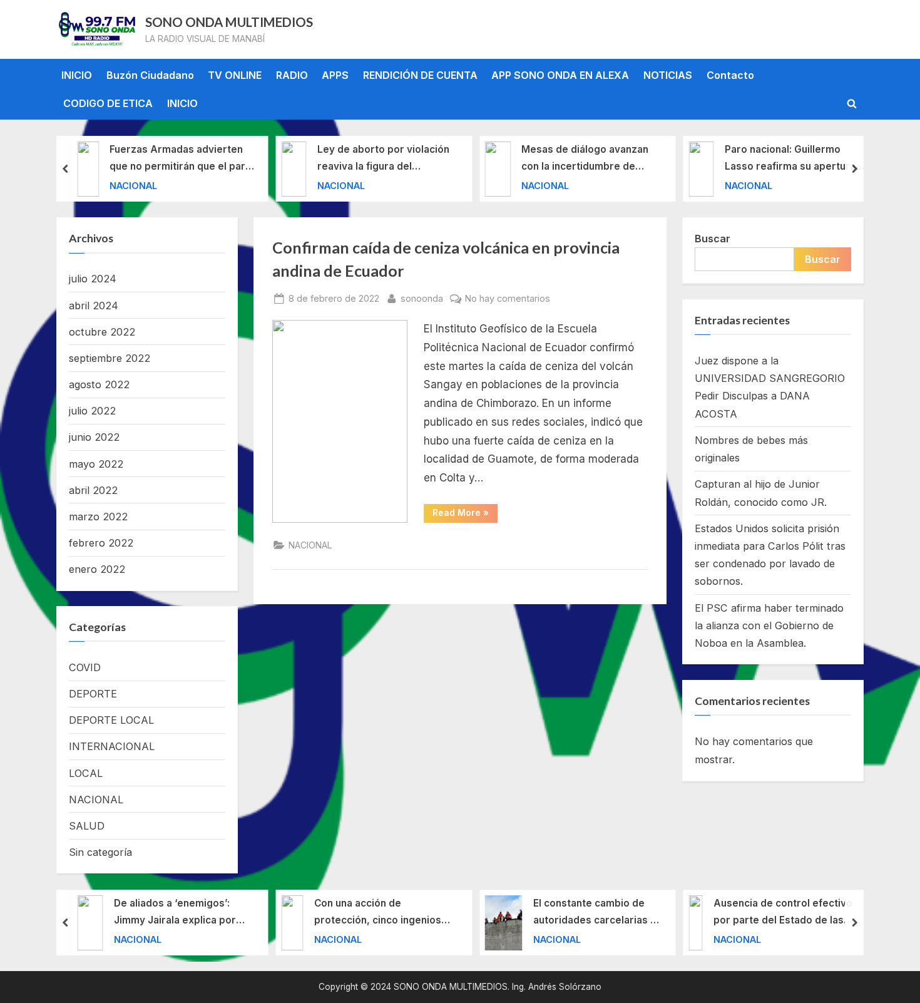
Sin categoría (100, 852)
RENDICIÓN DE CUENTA (420, 75)
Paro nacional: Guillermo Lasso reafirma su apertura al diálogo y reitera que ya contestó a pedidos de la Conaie (795, 159)
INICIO (76, 75)
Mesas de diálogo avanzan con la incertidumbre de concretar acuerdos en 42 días (584, 159)
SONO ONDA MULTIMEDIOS (229, 21)
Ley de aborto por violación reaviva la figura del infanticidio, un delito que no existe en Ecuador (384, 159)
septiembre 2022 (109, 358)
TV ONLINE (235, 75)
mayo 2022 (96, 464)
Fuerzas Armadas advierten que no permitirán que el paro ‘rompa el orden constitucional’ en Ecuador (181, 159)
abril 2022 (93, 490)
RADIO (292, 75)
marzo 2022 (98, 516)
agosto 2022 (99, 384)
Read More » (465, 515)
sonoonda (422, 298)
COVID (85, 667)
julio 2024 (92, 278)
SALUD (87, 826)
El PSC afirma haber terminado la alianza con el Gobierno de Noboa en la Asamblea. (769, 626)
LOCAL (86, 773)
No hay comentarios (507, 299)
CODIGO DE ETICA (108, 103)
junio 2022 (94, 437)
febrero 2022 (101, 543)
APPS (335, 75)
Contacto (730, 75)
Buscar (712, 238)
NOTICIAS (667, 75)
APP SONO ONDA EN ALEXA (560, 75)
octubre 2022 (102, 332)
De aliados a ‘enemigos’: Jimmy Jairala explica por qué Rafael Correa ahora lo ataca (178, 913)
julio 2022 (92, 410)
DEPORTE (93, 693)
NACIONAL (133, 185)
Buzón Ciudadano (150, 75)
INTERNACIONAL (112, 746)
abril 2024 (93, 305)
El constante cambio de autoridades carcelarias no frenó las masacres (597, 913)
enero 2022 (97, 569)
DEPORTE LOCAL (111, 720)
